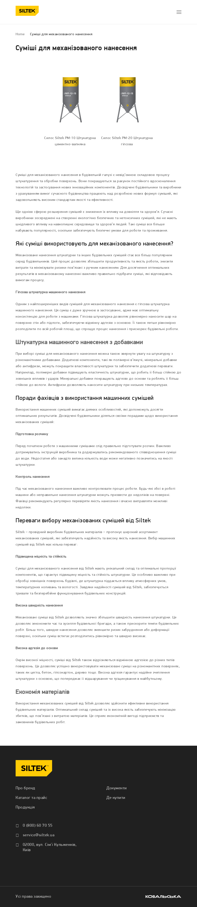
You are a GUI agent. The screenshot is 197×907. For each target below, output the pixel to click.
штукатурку (161, 354)
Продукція (25, 807)
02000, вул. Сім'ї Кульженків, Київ (50, 847)
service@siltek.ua (39, 835)
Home (20, 34)
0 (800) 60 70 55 (38, 826)
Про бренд (25, 788)
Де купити (115, 798)
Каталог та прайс (31, 798)
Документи (116, 788)
